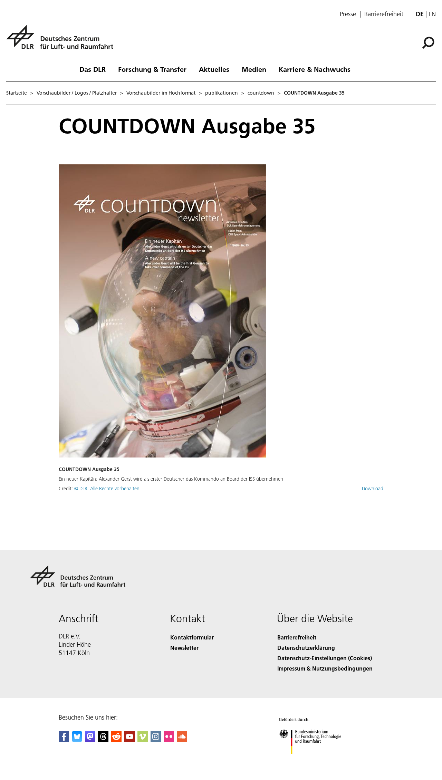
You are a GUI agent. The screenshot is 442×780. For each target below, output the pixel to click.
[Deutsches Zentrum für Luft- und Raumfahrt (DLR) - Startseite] (62, 41)
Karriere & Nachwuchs (314, 69)
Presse (348, 14)
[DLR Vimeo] (142, 739)
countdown (261, 92)
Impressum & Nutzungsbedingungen (325, 668)
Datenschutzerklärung (306, 647)
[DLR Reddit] (116, 739)
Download (372, 488)
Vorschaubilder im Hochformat (160, 92)
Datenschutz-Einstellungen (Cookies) (324, 658)
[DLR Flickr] (169, 739)
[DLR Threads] (103, 739)
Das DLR (92, 69)
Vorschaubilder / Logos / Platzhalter (77, 92)
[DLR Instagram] (156, 739)
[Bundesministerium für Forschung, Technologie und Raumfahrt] (317, 761)
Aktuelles (214, 69)
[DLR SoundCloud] (182, 739)
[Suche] (429, 42)
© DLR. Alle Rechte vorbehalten (107, 488)
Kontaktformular (192, 637)
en (432, 14)
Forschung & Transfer (152, 69)
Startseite (16, 92)
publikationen (221, 92)
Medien (254, 69)
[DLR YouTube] (129, 739)
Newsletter (184, 647)
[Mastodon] (90, 739)
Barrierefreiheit (383, 14)
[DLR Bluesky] (77, 739)
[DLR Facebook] (64, 739)
